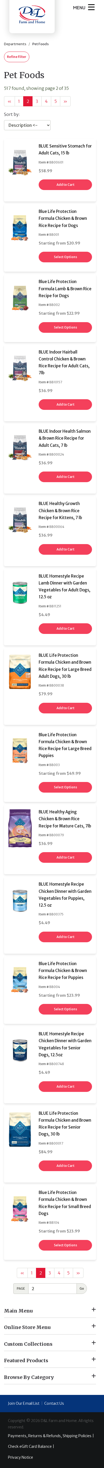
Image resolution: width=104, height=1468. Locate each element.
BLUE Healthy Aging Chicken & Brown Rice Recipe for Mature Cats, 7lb (65, 818)
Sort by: (12, 114)
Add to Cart (65, 185)
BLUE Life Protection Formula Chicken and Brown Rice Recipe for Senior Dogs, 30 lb (65, 1124)
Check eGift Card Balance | (31, 1446)
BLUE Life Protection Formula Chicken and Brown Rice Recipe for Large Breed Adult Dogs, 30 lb (65, 666)
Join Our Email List (23, 1403)
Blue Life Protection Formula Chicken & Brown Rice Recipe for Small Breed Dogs (65, 1203)
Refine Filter (16, 57)
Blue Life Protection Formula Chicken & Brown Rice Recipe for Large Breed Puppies (65, 745)
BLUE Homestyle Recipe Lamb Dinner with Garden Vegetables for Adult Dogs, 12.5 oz (64, 587)
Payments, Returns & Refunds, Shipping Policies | (51, 1435)
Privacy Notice (20, 1457)
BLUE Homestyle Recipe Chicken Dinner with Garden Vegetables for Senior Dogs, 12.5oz (65, 1044)
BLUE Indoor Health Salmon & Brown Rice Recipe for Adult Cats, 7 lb (65, 438)
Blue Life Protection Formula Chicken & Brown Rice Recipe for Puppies (63, 970)
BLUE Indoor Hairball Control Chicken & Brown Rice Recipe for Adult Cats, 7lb (64, 363)
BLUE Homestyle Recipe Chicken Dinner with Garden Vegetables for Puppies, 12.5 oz (65, 895)
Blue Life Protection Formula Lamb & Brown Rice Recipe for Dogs (65, 288)
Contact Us (54, 1403)
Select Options (65, 257)
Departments (15, 44)
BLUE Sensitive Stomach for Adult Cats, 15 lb (65, 149)
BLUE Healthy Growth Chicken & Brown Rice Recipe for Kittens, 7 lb (60, 510)
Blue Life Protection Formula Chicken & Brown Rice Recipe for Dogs (63, 218)
